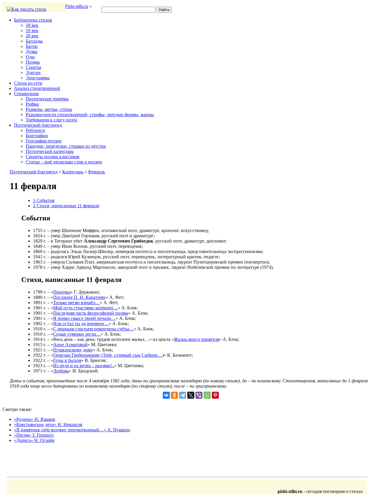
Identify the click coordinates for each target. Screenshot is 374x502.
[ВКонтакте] (166, 395)
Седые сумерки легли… (77, 334)
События (43, 200)
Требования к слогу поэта (51, 119)
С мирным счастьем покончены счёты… (93, 328)
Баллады (34, 41)
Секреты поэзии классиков (52, 156)
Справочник (26, 93)
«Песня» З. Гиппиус (34, 435)
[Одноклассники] (174, 395)
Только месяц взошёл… (76, 302)
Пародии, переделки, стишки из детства (66, 146)
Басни (32, 46)
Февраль (96, 171)
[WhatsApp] (207, 395)
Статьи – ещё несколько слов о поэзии (64, 161)
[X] (190, 395)
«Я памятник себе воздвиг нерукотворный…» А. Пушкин (72, 429)
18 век (32, 25)
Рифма (32, 104)
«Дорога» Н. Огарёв (34, 440)
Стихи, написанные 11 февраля (66, 205)
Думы (31, 51)
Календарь (72, 171)
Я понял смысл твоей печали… (84, 318)
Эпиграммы (38, 77)
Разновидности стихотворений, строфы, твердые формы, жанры (90, 114)
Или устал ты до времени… (81, 323)
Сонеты (33, 67)
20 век (32, 35)
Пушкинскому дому (73, 349)
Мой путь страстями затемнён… (85, 307)
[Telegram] (182, 395)
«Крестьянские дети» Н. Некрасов (48, 424)
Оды (30, 56)
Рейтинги (35, 130)
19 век (32, 30)
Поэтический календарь (50, 151)
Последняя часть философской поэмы (90, 313)
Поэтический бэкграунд (38, 125)
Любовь (61, 370)
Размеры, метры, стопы (49, 109)
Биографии (37, 135)
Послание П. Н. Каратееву (79, 297)
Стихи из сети (28, 83)
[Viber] (198, 395)
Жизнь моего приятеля (196, 339)
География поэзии (44, 140)
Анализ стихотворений (37, 88)
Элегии (33, 72)
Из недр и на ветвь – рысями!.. (83, 365)
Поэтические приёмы (47, 98)
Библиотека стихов (33, 20)
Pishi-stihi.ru (76, 6)
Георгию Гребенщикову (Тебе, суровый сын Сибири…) (108, 355)
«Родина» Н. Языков (34, 419)
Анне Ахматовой (70, 344)
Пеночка (61, 292)
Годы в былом (67, 360)
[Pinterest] (215, 395)
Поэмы (33, 62)
